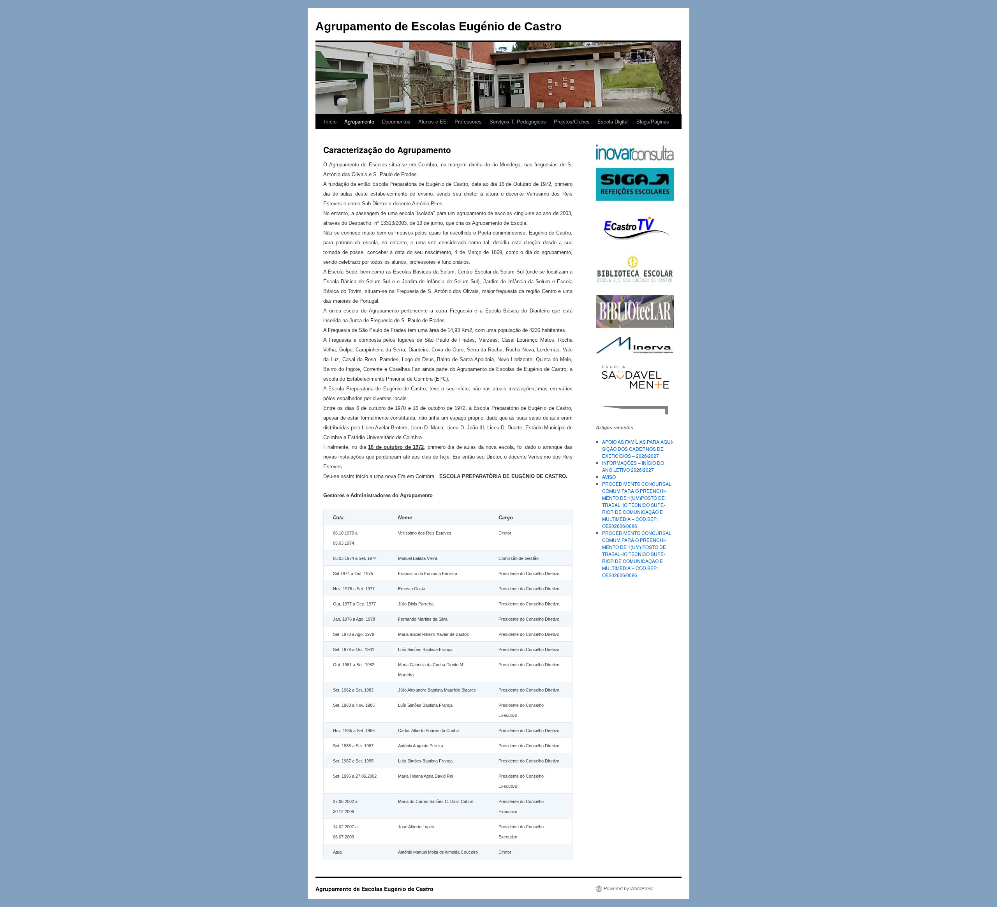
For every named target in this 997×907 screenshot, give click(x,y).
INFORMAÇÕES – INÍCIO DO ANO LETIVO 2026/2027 (633, 466)
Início (330, 121)
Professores (468, 121)
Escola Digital (613, 121)
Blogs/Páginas (652, 121)
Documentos (396, 121)
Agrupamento (359, 121)
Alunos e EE (432, 121)
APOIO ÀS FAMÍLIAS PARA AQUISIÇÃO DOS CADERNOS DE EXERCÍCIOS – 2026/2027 (637, 448)
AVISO (609, 476)
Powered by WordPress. (629, 888)
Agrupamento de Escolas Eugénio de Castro (438, 26)
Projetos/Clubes (572, 121)
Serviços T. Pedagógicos (518, 121)
